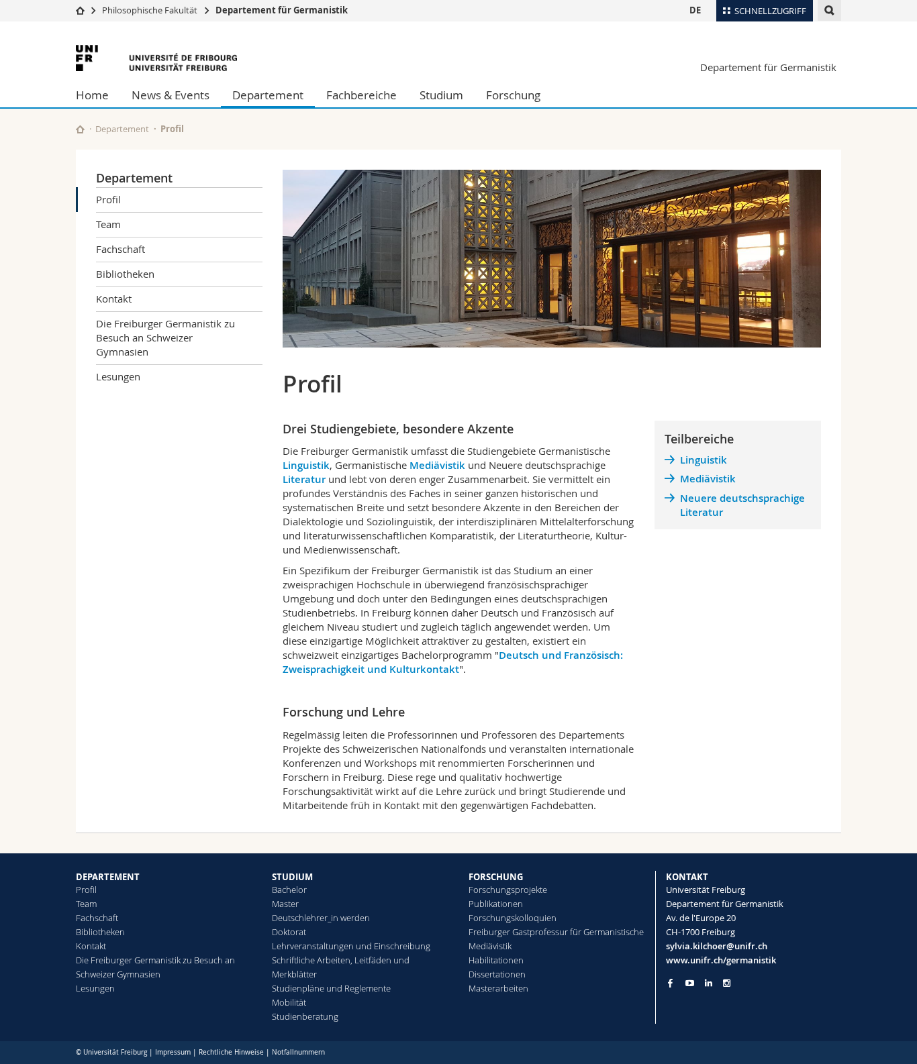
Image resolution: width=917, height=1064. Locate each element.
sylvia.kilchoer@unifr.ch (716, 946)
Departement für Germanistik (281, 10)
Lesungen (118, 376)
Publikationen (496, 904)
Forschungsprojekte (508, 890)
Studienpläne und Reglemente (331, 988)
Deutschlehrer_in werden (321, 918)
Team (108, 224)
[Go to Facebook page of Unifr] (670, 983)
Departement (267, 95)
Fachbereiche (361, 95)
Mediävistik (437, 465)
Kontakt (114, 298)
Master (285, 904)
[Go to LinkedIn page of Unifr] (708, 983)
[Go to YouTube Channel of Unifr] (689, 983)
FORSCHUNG (496, 877)
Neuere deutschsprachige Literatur (742, 505)
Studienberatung (305, 1016)
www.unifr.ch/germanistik (721, 960)
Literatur (305, 479)
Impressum (173, 1052)
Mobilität (289, 1002)
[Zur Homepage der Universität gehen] (156, 58)
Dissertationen (497, 974)
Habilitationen (496, 960)
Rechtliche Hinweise (231, 1052)
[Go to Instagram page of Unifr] (726, 983)
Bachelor (289, 890)
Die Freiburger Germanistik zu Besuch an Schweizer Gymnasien (165, 337)
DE (695, 10)
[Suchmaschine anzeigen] (829, 10)
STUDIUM (292, 877)
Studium (441, 95)
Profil (108, 199)
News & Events (170, 95)
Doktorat (289, 932)
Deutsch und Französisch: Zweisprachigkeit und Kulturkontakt (453, 662)
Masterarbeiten (498, 988)
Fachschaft (120, 249)
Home (92, 95)
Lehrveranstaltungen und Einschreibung (351, 946)
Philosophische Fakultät (149, 10)
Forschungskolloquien (513, 918)
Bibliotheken (125, 273)
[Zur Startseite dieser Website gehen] (80, 129)
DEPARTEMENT (108, 877)
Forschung (513, 95)
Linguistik (306, 465)
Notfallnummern (298, 1052)
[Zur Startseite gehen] (80, 10)
